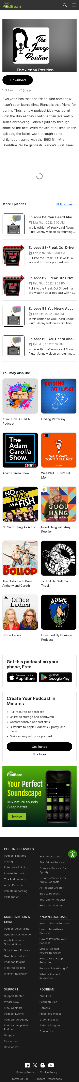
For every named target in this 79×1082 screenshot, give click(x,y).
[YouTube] (51, 1065)
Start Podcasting (50, 856)
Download (18, 80)
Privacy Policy (25, 1072)
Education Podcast (51, 905)
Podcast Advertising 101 (54, 968)
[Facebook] (27, 1065)
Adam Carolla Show (15, 473)
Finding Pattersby (53, 419)
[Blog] (43, 1065)
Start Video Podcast (52, 862)
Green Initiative (49, 1019)
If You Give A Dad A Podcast (16, 421)
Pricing (8, 861)
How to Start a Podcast (54, 923)
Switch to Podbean (16, 956)
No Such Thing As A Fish (19, 527)
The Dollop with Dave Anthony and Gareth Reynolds (17, 583)
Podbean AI (11, 896)
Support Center (14, 996)
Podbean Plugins (14, 961)
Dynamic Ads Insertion (18, 934)
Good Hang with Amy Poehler (55, 529)
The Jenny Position (35, 70)
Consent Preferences (48, 1078)
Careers (45, 1007)
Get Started (39, 746)
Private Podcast (14, 873)
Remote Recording (15, 890)
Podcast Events (14, 1013)
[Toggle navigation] (74, 5)
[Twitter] (35, 1065)
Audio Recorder (14, 885)
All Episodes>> (66, 204)
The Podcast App (15, 879)
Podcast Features (15, 855)
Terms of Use (20, 1078)
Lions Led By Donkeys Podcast (57, 637)
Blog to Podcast (50, 893)
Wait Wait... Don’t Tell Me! (55, 475)
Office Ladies (11, 635)
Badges (9, 1035)
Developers (11, 1047)
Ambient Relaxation (16, 973)
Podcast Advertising (16, 928)
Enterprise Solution (16, 867)
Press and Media (50, 1013)
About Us (45, 996)
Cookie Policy (48, 1072)
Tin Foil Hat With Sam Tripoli (55, 583)
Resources (11, 1041)
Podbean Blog (48, 1001)
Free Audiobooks (15, 967)
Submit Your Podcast (17, 950)
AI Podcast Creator (52, 887)
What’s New (11, 1001)
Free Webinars (13, 1007)
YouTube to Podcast (52, 899)
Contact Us (47, 1031)
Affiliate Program (50, 1025)
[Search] (65, 5)
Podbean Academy (16, 1019)
